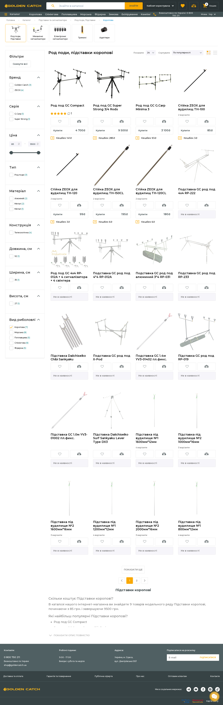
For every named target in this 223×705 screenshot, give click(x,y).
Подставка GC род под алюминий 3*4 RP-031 (154, 275)
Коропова (35, 14)
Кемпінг (146, 14)
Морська (85, 14)
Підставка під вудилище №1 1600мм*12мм (147, 438)
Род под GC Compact (67, 105)
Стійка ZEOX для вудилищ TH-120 (64, 191)
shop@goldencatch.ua (15, 665)
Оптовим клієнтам (177, 676)
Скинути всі (20, 63)
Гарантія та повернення (59, 676)
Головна (11, 20)
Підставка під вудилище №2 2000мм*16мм (147, 525)
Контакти (215, 676)
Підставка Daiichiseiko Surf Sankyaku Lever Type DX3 (110, 438)
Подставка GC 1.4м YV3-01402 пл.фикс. (151, 357)
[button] (183, 6)
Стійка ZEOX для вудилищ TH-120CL (151, 191)
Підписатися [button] (208, 657)
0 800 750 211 (12, 657)
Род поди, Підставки (85, 20)
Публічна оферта (104, 676)
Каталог (27, 20)
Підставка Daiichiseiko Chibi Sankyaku (68, 357)
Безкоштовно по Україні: (176, 14)
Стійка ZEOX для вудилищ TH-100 (191, 107)
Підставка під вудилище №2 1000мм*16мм (189, 438)
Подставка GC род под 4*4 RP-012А (111, 275)
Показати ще (133, 569)
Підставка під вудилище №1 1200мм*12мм (104, 525)
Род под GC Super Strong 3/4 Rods (107, 107)
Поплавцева (69, 14)
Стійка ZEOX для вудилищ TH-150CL (108, 191)
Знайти (133, 6)
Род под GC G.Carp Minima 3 (150, 107)
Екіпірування (130, 14)
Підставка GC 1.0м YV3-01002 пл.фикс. (69, 436)
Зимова (113, 14)
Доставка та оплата (13, 676)
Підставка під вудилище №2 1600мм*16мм (62, 525)
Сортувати (164, 53)
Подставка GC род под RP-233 (196, 275)
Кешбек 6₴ (105, 221)
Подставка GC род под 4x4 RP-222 (196, 191)
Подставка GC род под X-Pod (111, 357)
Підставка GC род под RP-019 (196, 357)
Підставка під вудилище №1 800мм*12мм (189, 525)
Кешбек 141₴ (64, 138)
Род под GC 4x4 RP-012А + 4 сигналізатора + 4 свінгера (69, 276)
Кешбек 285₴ (107, 138)
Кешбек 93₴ (149, 138)
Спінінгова (51, 14)
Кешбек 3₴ (191, 138)
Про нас (140, 676)
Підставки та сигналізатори (53, 20)
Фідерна (100, 14)
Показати (139, 53)
